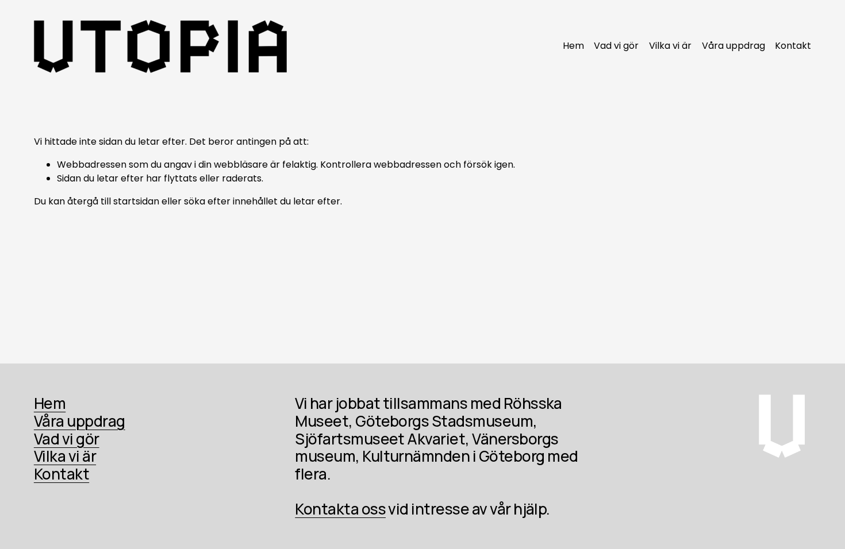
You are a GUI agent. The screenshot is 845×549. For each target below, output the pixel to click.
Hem (573, 45)
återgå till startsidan (113, 201)
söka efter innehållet (231, 201)
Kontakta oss (340, 509)
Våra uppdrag (733, 45)
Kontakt (793, 45)
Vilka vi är (670, 45)
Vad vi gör (616, 45)
